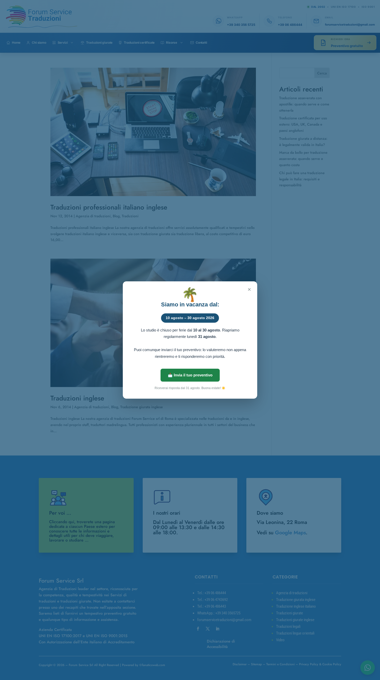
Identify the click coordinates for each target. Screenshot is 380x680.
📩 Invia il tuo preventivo (190, 375)
